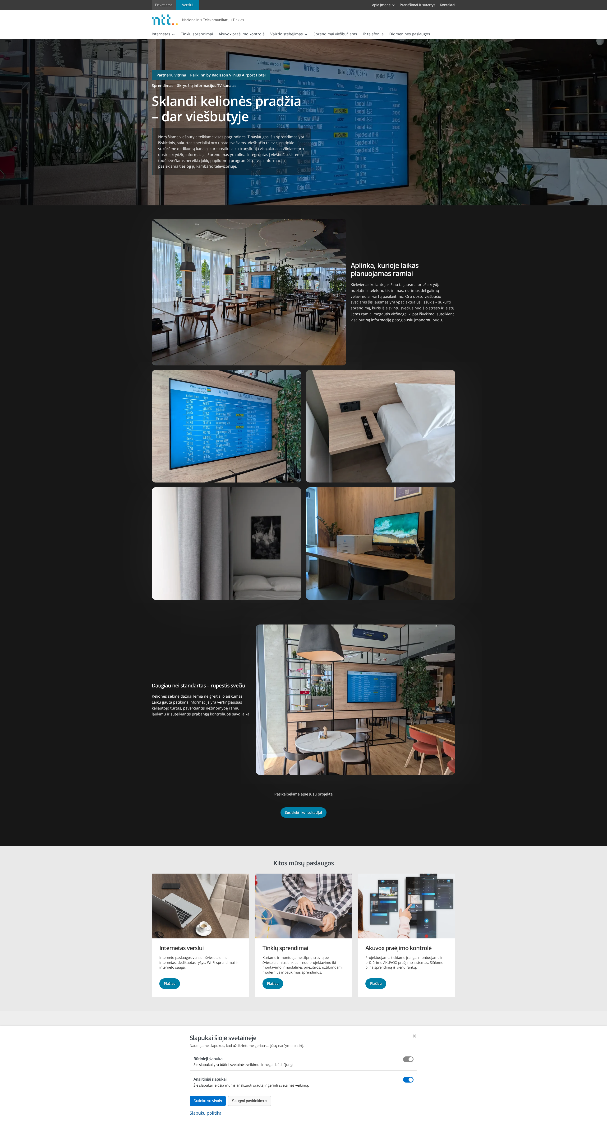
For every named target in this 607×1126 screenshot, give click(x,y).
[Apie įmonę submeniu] (393, 5)
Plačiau (169, 983)
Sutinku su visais (207, 1101)
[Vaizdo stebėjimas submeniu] (306, 34)
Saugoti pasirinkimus (249, 1101)
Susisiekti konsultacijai (303, 812)
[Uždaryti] (414, 1036)
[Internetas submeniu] (173, 34)
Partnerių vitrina (171, 75)
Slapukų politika (205, 1113)
